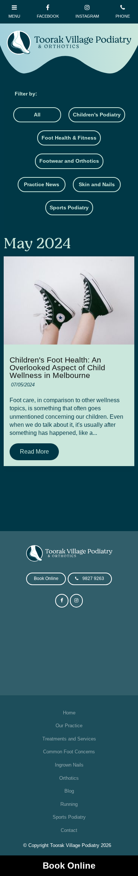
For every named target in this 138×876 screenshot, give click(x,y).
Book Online (69, 865)
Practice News (41, 184)
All (37, 115)
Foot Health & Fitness (69, 138)
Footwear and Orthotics (69, 161)
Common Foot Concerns (69, 751)
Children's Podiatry (97, 115)
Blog (69, 791)
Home (69, 712)
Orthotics (69, 778)
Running (69, 804)
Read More (34, 452)
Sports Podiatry (69, 207)
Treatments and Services (69, 739)
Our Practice (69, 725)
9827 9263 (93, 578)
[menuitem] (68, 713)
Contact (69, 830)
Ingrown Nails (69, 765)
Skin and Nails (97, 184)
